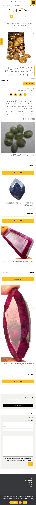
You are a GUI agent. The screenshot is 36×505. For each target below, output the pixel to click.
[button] (11, 16)
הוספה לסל (30, 83)
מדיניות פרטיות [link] (28, 479)
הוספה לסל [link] (17, 172)
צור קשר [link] (30, 486)
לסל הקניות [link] (2, 41)
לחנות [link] (30, 484)
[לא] (34, 500)
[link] (18, 10)
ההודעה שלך (30, 435)
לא (20, 502)
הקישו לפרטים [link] (18, 405)
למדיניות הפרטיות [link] (16, 461)
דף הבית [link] (32, 23)
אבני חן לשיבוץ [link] (25, 23)
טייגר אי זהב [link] (20, 90)
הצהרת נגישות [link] (28, 481)
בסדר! (25, 502)
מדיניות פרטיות (13, 502)
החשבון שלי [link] (29, 483)
